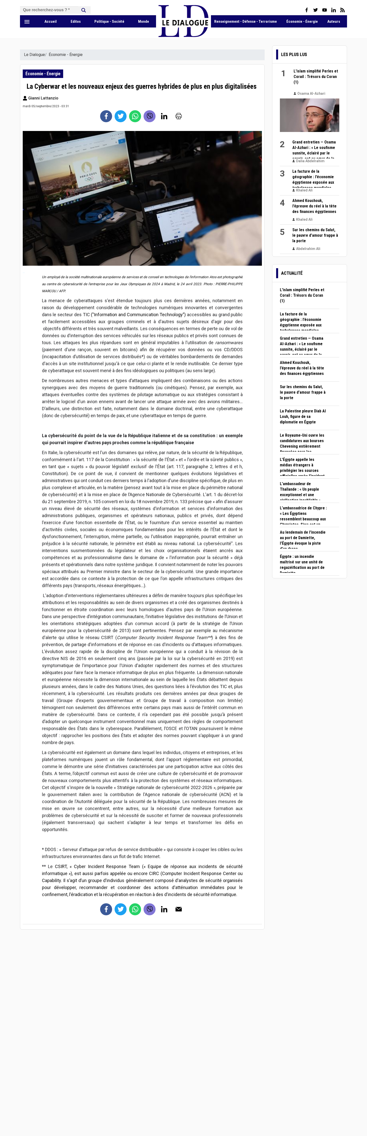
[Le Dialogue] (183, 35)
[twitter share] (121, 116)
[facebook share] (106, 116)
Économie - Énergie (302, 21)
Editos (76, 21)
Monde (143, 21)
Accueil (50, 21)
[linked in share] (164, 116)
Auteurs (333, 21)
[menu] (27, 21)
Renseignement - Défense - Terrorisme (245, 21)
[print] (178, 116)
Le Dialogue (34, 54)
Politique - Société (109, 21)
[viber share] (150, 116)
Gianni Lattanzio (42, 98)
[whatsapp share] (135, 116)
